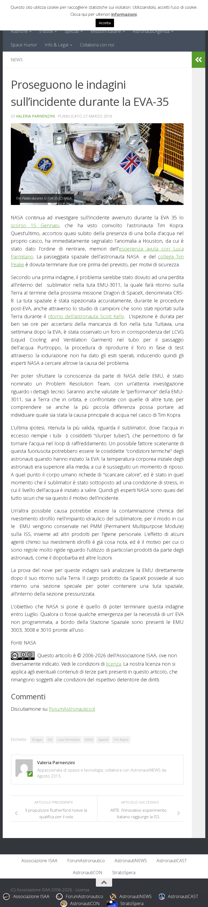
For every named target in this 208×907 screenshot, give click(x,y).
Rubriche (19, 31)
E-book (46, 31)
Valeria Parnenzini (35, 116)
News (17, 60)
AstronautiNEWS (131, 861)
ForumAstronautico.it (72, 709)
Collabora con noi (97, 45)
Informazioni (124, 14)
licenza (113, 664)
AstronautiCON (87, 873)
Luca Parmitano (68, 739)
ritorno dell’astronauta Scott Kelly (86, 316)
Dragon (37, 739)
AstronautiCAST (172, 861)
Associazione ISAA (39, 861)
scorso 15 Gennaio (35, 225)
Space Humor (24, 45)
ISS (50, 739)
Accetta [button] (105, 22)
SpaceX (103, 739)
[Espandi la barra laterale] (198, 60)
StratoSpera (123, 873)
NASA (89, 739)
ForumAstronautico (86, 861)
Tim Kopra (120, 739)
